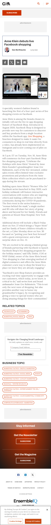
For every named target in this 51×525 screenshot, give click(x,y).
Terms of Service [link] (14, 488)
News (30, 317)
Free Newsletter (25, 354)
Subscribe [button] (25, 441)
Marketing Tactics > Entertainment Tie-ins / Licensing (21, 390)
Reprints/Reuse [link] (29, 488)
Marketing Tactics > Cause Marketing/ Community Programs (24, 396)
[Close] (47, 509)
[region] (25, 515)
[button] (47, 3)
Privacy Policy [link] (39, 482)
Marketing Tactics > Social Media (17, 374)
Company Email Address (20, 347)
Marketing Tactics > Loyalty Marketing (20, 379)
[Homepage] (6, 4)
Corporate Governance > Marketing (18, 403)
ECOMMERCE (23, 311)
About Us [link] (9, 482)
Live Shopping (35, 136)
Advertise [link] (28, 482)
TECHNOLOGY (9, 311)
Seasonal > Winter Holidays (15, 384)
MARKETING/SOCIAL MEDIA (13, 317)
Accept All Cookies (33, 521)
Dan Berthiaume (19, 50)
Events (37, 374)
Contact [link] (40, 488)
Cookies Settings (25, 494)
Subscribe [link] (18, 482)
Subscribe (12, 13)
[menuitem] (5, 62)
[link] (5, 62)
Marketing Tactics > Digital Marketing (19, 368)
